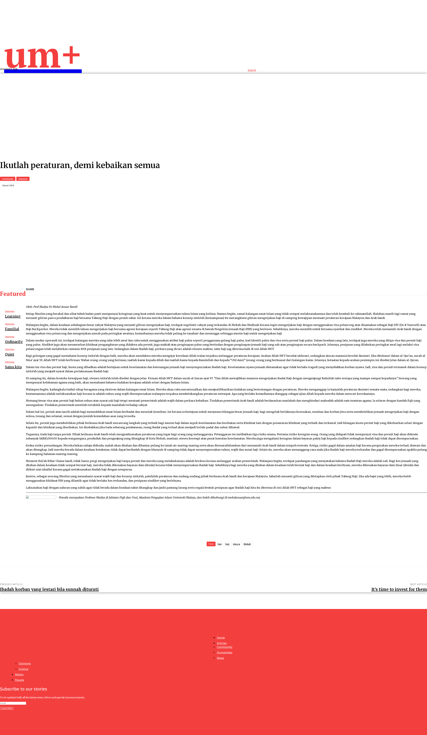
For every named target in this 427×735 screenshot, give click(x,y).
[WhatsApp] (99, 287)
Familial (12, 329)
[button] (252, 70)
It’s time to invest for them (399, 589)
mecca (236, 543)
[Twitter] (75, 287)
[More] (123, 287)
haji (220, 543)
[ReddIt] (63, 287)
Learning (13, 316)
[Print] (111, 287)
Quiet (9, 354)
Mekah (247, 543)
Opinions (23, 178)
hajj (227, 543)
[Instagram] (10, 720)
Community (7, 178)
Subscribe (6, 708)
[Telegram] (87, 287)
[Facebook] (51, 287)
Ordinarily (14, 342)
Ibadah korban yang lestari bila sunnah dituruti (49, 589)
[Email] (39, 287)
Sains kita (13, 367)
